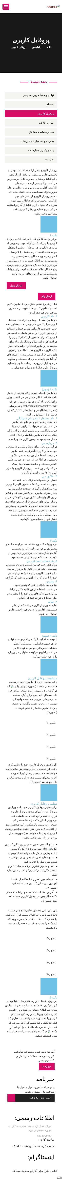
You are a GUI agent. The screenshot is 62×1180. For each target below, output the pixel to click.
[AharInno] (53, 6)
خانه (49, 47)
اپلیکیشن (36, 47)
